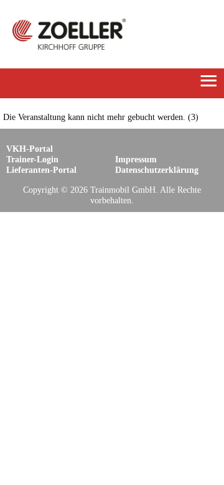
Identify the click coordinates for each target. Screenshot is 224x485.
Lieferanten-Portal (41, 170)
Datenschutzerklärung (156, 170)
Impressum (136, 159)
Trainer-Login (32, 159)
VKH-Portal (29, 149)
